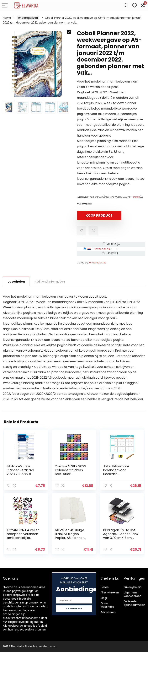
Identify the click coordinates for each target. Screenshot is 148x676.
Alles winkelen (110, 592)
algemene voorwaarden (132, 594)
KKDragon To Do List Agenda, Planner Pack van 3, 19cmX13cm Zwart (120, 536)
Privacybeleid (132, 587)
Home (7, 18)
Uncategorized (28, 18)
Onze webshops (107, 605)
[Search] (125, 5)
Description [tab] (16, 282)
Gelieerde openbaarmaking (135, 603)
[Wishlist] (134, 5)
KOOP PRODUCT (99, 215)
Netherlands (101, 249)
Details (136, 196)
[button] (69, 32)
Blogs (104, 598)
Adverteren (108, 612)
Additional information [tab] (50, 282)
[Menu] (4, 5)
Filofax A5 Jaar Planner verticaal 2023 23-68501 (20, 470)
